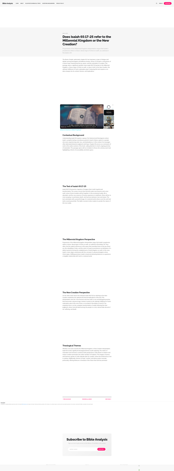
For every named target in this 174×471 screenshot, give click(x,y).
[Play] (104, 109)
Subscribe (167, 3)
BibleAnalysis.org (24, 404)
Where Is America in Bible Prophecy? (74, 106)
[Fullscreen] (113, 109)
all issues (87, 399)
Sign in (160, 3)
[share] (101, 106)
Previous (67, 399)
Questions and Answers (48, 3)
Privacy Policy (60, 3)
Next (108, 399)
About (22, 3)
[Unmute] (106, 109)
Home (17, 3)
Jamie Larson (87, 449)
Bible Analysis (7, 3)
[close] (87, 465)
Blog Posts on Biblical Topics (32, 3)
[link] (62, 106)
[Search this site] (157, 3)
